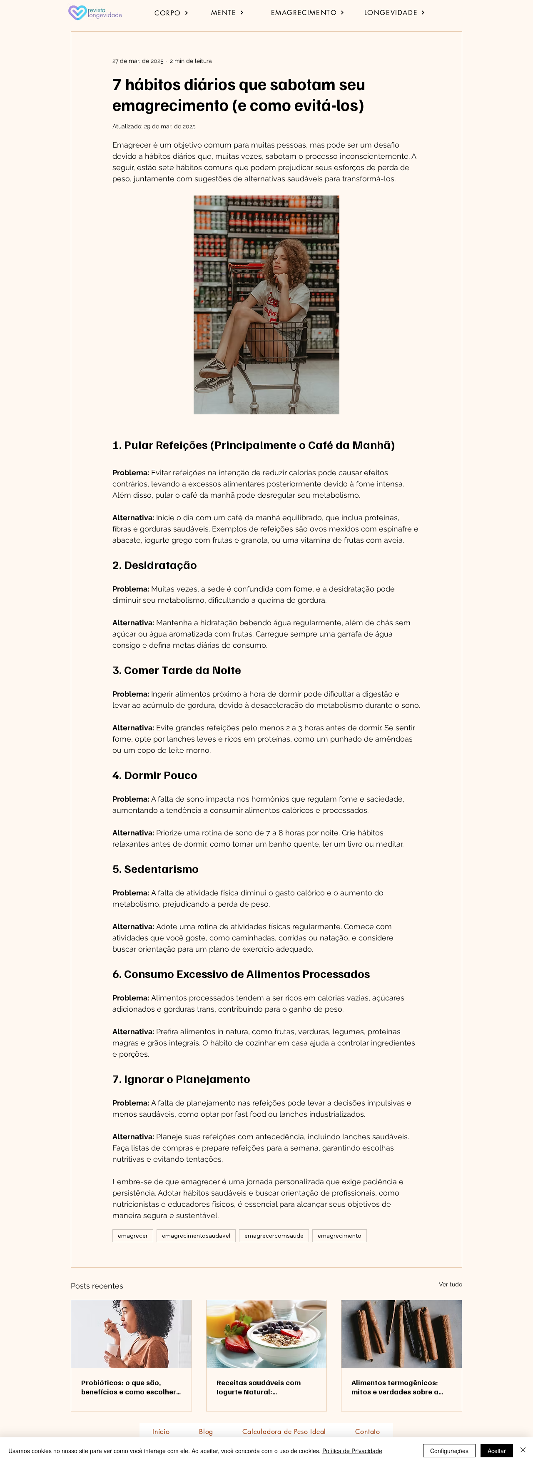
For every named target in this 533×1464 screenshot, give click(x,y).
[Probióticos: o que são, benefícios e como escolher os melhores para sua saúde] (131, 1334)
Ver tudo (450, 1284)
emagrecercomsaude (274, 1235)
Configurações (449, 1450)
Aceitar (497, 1450)
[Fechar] (523, 1450)
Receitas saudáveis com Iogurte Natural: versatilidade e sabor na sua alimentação (266, 1387)
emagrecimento (339, 1235)
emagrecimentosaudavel (196, 1235)
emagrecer (133, 1235)
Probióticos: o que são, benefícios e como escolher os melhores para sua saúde (129, 1387)
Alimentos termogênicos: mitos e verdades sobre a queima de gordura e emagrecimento (394, 1387)
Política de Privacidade (352, 1450)
